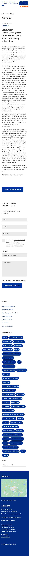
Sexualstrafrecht (7, 316)
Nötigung (6, 422)
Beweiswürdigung (8, 358)
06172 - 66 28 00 (10, 529)
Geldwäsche (15, 402)
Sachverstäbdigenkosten (10, 427)
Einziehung (6, 374)
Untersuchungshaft (17, 439)
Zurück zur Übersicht (8, 13)
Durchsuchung (21, 370)
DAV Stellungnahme (9, 366)
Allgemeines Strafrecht (9, 306)
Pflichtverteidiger (16, 422)
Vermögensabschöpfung (10, 447)
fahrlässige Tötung (9, 394)
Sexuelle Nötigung (8, 431)
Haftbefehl (6, 406)
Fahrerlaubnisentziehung (11, 386)
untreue (5, 443)
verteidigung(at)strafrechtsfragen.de (11, 517)
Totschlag (6, 439)
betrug (16, 350)
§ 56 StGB (5, 455)
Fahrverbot (20, 394)
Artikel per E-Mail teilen (12, 190)
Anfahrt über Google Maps (8, 500)
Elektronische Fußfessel (10, 378)
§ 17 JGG (23, 451)
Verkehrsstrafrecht (7, 310)
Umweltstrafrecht (7, 326)
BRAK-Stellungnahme (9, 362)
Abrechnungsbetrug (16, 337)
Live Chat (25, 6)
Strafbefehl (19, 431)
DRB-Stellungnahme (9, 370)
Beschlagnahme (7, 350)
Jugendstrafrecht (7, 319)
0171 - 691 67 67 (5, 537)
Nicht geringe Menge (9, 418)
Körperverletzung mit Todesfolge (13, 414)
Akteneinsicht (7, 341)
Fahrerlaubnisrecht (9, 390)
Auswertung (18, 345)
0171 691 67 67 (24, 4)
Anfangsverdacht (18, 341)
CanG (19, 362)
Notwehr (20, 418)
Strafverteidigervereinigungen (12, 435)
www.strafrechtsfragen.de (8, 520)
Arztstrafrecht (6, 323)
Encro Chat (6, 382)
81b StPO (5, 337)
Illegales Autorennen (18, 406)
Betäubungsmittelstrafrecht (10, 313)
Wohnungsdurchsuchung (11, 451)
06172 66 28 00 (24, 1)
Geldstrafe (6, 402)
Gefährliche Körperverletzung (12, 398)
